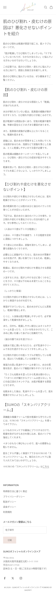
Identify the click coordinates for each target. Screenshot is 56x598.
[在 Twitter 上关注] (12, 578)
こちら (46, 466)
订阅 (10, 540)
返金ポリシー (9, 506)
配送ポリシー (9, 501)
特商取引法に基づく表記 (15, 491)
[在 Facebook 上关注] (4, 578)
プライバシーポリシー (14, 496)
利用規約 (7, 512)
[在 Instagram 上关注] (20, 578)
